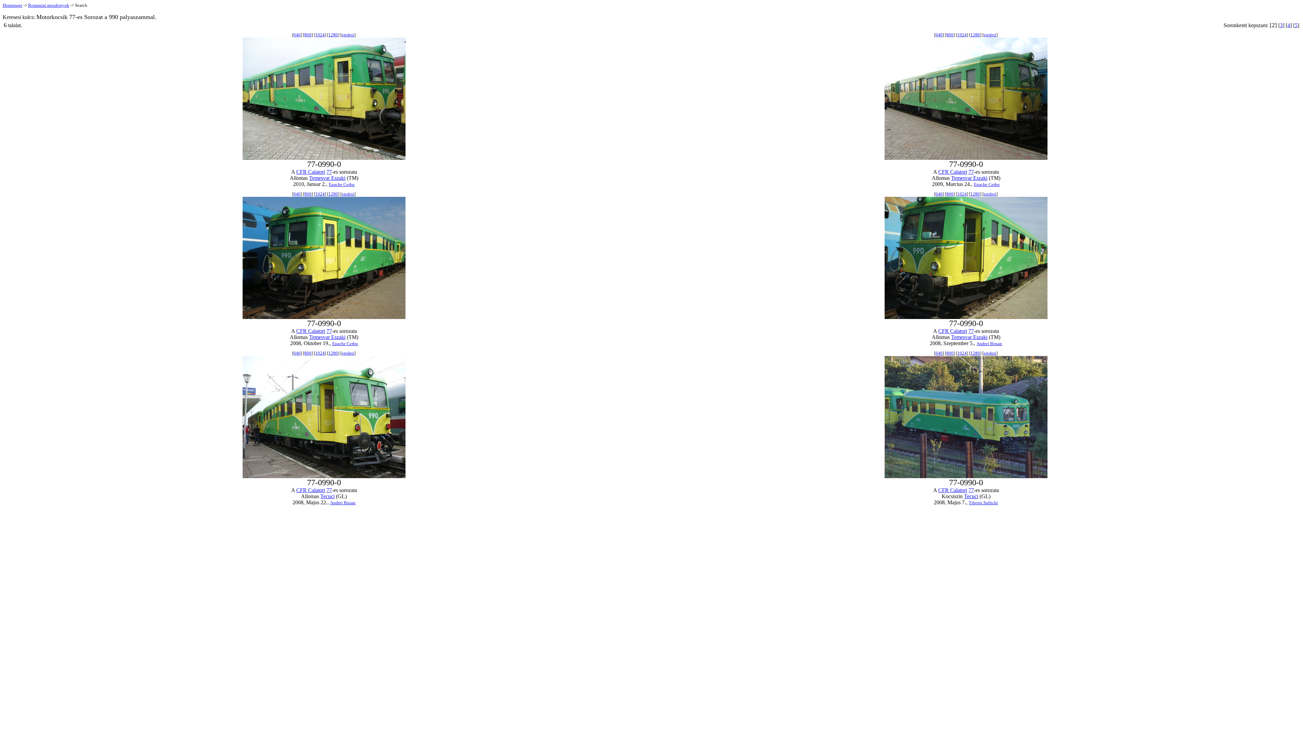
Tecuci (327, 496)
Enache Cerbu (342, 184)
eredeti (348, 34)
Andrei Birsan (989, 343)
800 (307, 34)
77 (329, 172)
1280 (333, 34)
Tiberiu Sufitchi (983, 502)
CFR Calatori (310, 172)
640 (297, 34)
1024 (320, 34)
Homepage (12, 5)
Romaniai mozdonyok (48, 5)
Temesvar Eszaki (327, 178)
